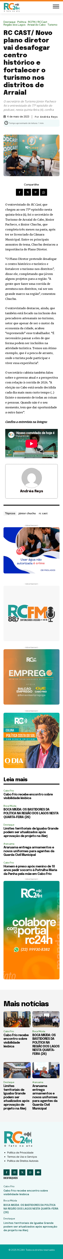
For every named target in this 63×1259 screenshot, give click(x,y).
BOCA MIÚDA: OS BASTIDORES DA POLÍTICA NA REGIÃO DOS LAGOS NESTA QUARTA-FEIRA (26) (31, 813)
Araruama (9, 843)
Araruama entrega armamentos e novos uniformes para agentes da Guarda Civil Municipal (29, 851)
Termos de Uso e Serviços (22, 1156)
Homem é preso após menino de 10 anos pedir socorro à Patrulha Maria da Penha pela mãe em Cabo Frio (30, 870)
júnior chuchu (27, 513)
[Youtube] (38, 1172)
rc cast (43, 513)
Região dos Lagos (15, 25)
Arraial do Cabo (36, 25)
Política (21, 22)
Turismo (52, 25)
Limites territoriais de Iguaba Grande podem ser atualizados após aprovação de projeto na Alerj (31, 832)
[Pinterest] (35, 192)
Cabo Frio (9, 790)
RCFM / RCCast (37, 22)
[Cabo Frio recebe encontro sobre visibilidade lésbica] (17, 1019)
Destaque (10, 22)
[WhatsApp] (43, 192)
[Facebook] (19, 192)
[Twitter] (27, 192)
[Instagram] (14, 1172)
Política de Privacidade (20, 1152)
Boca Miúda (10, 805)
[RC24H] (12, 7)
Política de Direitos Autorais (22, 1160)
